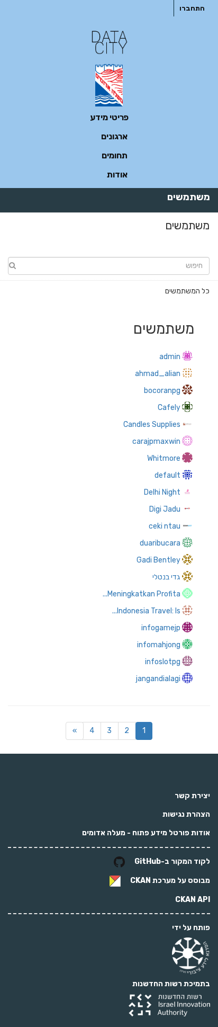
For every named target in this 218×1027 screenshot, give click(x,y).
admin (169, 356)
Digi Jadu (164, 509)
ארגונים (114, 136)
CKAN (140, 881)
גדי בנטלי (166, 577)
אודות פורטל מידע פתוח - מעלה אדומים (146, 832)
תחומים (115, 155)
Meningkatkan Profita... (141, 594)
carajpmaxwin (156, 441)
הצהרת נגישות (186, 814)
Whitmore (163, 458)
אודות (117, 174)
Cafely (169, 407)
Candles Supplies (151, 424)
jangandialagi (158, 678)
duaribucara (160, 543)
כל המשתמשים (187, 291)
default (167, 475)
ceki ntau (164, 526)
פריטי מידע (109, 117)
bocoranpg (162, 390)
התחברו (192, 8)
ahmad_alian (157, 373)
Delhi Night (162, 492)
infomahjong (158, 644)
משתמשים (188, 197)
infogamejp (160, 627)
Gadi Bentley (158, 560)
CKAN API (192, 899)
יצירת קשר (192, 795)
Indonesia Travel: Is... (146, 610)
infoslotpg (162, 661)
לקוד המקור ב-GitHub (172, 862)
